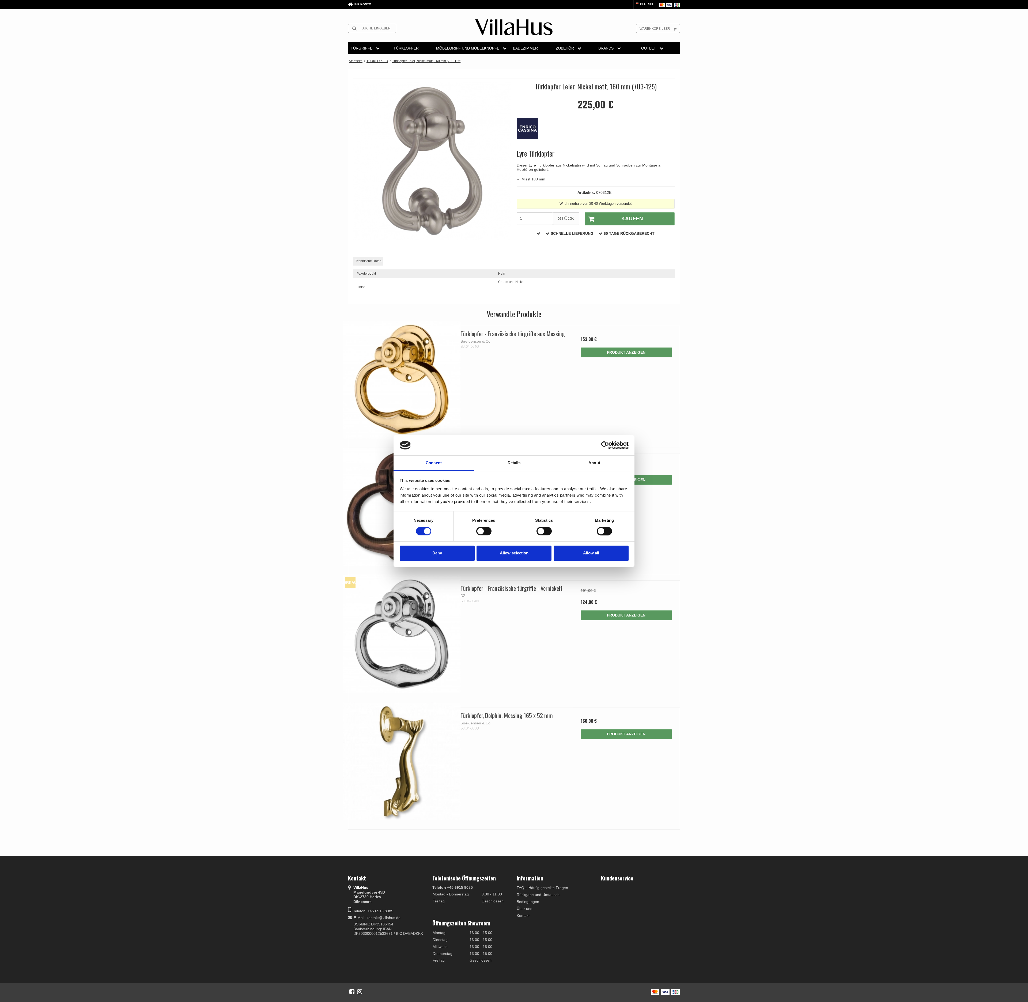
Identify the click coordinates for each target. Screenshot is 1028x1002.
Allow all (591, 553)
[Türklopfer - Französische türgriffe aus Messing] (401, 379)
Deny (437, 553)
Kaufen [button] (632, 218)
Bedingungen (528, 901)
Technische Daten (368, 261)
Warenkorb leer (655, 29)
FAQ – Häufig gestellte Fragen (542, 888)
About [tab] (594, 463)
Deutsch (646, 4)
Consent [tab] (434, 463)
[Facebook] (351, 992)
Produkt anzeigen (626, 352)
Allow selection (514, 553)
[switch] (484, 531)
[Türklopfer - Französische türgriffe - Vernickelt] (401, 634)
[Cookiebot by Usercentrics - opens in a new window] (605, 445)
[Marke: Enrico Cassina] (530, 131)
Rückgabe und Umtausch (538, 895)
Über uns (524, 908)
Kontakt (523, 915)
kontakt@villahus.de (383, 918)
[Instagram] (359, 992)
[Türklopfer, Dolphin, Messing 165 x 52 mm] (401, 761)
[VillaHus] (514, 27)
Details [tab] (514, 463)
